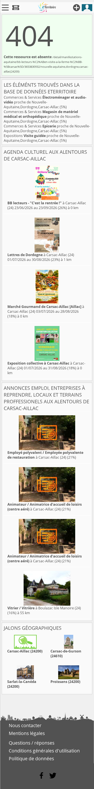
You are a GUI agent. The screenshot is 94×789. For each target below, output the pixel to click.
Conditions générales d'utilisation (44, 751)
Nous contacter (25, 725)
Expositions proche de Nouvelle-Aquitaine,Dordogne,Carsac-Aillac (42, 138)
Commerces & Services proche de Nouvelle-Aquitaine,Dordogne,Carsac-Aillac (45, 102)
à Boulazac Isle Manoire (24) (44, 608)
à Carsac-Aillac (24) (40, 254)
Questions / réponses (31, 743)
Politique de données (31, 758)
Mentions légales (27, 733)
